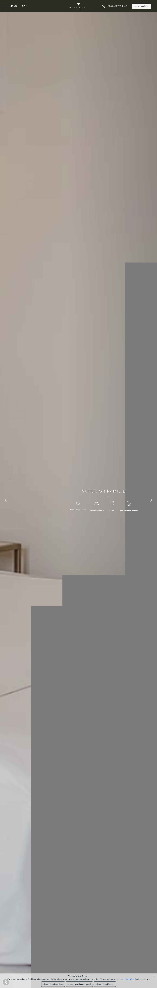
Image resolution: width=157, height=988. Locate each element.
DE (23, 6)
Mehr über (129, 979)
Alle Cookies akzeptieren (53, 984)
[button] (5, 500)
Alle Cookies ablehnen (105, 984)
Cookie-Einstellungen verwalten (80, 984)
